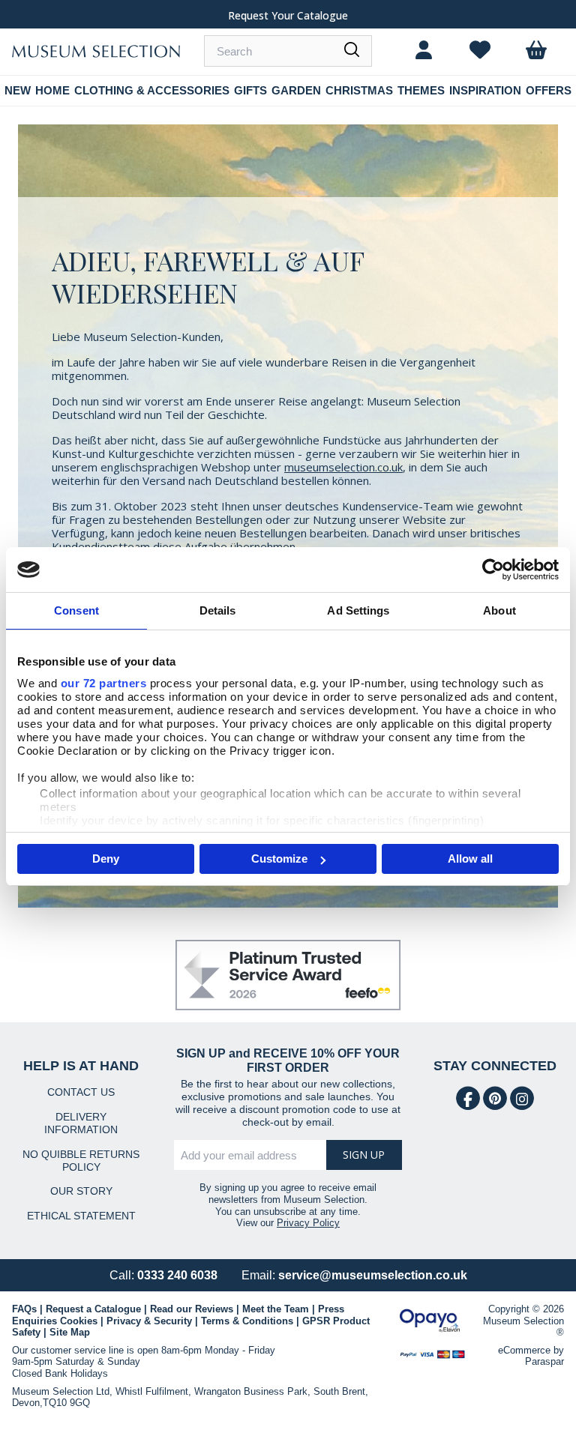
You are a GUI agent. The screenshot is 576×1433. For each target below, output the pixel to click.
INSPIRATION (485, 90)
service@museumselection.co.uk (372, 1275)
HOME (52, 90)
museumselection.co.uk (343, 466)
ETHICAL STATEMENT (81, 1216)
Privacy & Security (149, 1321)
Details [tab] (218, 610)
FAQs (24, 1309)
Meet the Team (275, 1309)
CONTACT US (81, 1092)
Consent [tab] (76, 610)
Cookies (79, 1321)
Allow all (470, 858)
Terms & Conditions (247, 1321)
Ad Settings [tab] (358, 610)
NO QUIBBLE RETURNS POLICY (81, 1160)
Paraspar (544, 1361)
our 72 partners (104, 683)
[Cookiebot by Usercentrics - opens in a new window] (493, 569)
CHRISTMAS (359, 90)
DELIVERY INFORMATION (81, 1123)
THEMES (421, 90)
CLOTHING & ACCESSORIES (152, 90)
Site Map (70, 1332)
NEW (17, 90)
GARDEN (296, 90)
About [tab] (499, 610)
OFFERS (549, 90)
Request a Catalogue (93, 1309)
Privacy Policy (308, 1222)
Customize (279, 858)
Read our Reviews (191, 1309)
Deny (105, 858)
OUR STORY (81, 1191)
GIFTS (250, 90)
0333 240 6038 (177, 1275)
